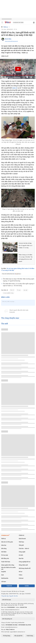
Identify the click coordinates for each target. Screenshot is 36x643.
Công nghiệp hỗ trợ (24, 561)
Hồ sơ (20, 571)
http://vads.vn (10, 629)
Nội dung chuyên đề (24, 568)
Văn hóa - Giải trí (24, 548)
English (3, 571)
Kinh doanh (22, 538)
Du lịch (21, 555)
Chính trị (21, 535)
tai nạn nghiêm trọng (8, 293)
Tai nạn (19, 290)
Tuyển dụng (30, 635)
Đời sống (4, 548)
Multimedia (4, 578)
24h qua (3, 581)
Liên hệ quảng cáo (7, 618)
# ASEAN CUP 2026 (18, 22)
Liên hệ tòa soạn (6, 599)
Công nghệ (22, 552)
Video (20, 575)
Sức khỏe (3, 552)
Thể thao (21, 542)
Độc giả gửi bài (18, 635)
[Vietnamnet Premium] (5, 536)
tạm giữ (25, 290)
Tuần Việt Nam (5, 561)
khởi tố (14, 88)
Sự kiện (27, 586)
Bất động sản (5, 558)
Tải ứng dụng (6, 635)
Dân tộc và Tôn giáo (7, 542)
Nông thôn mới (23, 565)
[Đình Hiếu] (2, 39)
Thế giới (21, 545)
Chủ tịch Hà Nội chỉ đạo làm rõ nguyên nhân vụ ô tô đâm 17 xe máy (25, 245)
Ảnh (2, 575)
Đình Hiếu (8, 39)
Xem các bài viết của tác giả (11, 41)
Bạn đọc (21, 558)
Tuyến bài (9, 586)
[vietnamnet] (8, 23)
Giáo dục (3, 545)
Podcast (21, 578)
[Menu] (2, 22)
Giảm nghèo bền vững (7, 565)
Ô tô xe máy (4, 555)
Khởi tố (12, 290)
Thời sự (5, 27)
